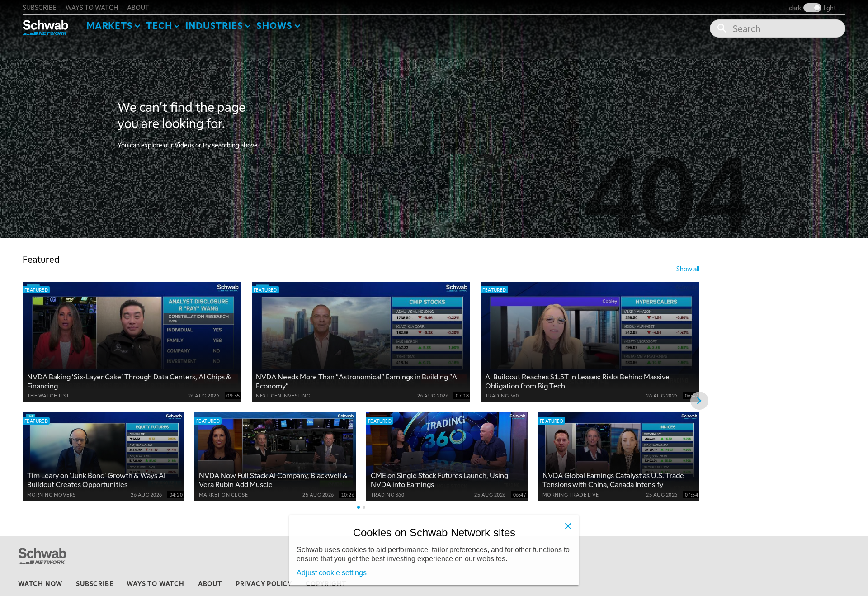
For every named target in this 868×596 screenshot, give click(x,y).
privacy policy (264, 583)
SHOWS (274, 25)
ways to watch (92, 7)
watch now (40, 583)
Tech (159, 25)
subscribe (40, 7)
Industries (214, 25)
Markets (109, 25)
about (138, 7)
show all (687, 269)
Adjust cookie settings (332, 573)
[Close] (567, 526)
